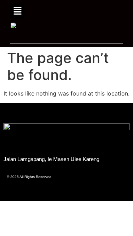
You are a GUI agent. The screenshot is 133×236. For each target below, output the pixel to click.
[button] (17, 11)
